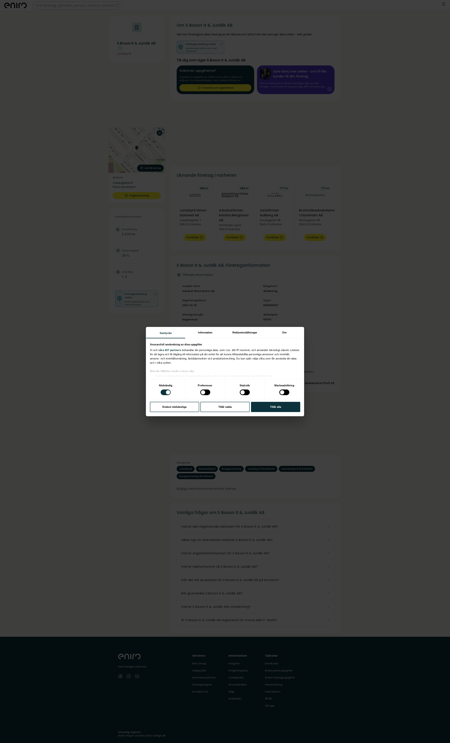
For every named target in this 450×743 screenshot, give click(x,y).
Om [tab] (284, 332)
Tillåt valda (225, 406)
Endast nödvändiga (174, 406)
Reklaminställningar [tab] (244, 332)
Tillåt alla (275, 406)
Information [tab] (205, 332)
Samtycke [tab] (166, 332)
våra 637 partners (169, 349)
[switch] (205, 392)
